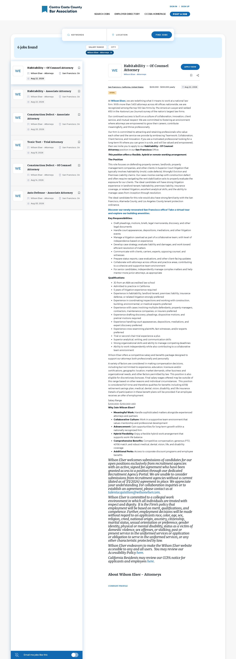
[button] (198, 76)
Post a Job (180, 14)
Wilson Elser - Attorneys (98, 52)
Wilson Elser (118, 101)
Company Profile (118, 586)
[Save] (79, 68)
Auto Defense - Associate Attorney (50, 192)
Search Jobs (102, 14)
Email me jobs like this (36, 655)
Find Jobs (162, 35)
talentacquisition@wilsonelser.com (134, 492)
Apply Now (190, 67)
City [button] (113, 47)
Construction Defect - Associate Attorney (48, 116)
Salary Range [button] (96, 47)
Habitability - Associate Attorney (49, 91)
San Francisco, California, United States (126, 87)
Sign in (173, 6)
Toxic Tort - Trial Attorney (45, 142)
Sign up (185, 6)
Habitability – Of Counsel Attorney (50, 67)
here (140, 553)
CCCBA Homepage (155, 14)
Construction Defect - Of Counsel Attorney (49, 167)
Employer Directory (127, 14)
